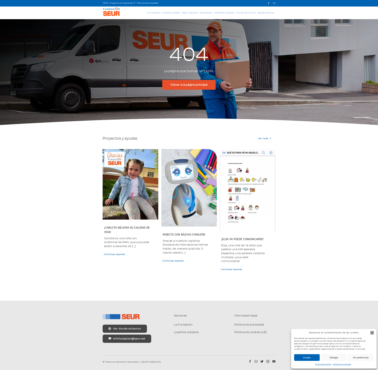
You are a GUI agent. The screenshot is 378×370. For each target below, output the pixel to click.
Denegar (334, 357)
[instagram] (267, 361)
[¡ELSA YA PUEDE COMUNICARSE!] (247, 190)
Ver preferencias (361, 357)
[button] (372, 332)
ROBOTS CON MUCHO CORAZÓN (184, 234)
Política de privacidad (342, 364)
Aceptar (307, 357)
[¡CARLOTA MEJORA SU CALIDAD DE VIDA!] (130, 184)
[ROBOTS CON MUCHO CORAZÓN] (189, 188)
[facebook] (250, 361)
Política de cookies (323, 364)
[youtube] (273, 361)
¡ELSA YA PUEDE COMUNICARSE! (242, 239)
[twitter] (261, 361)
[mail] (256, 361)
